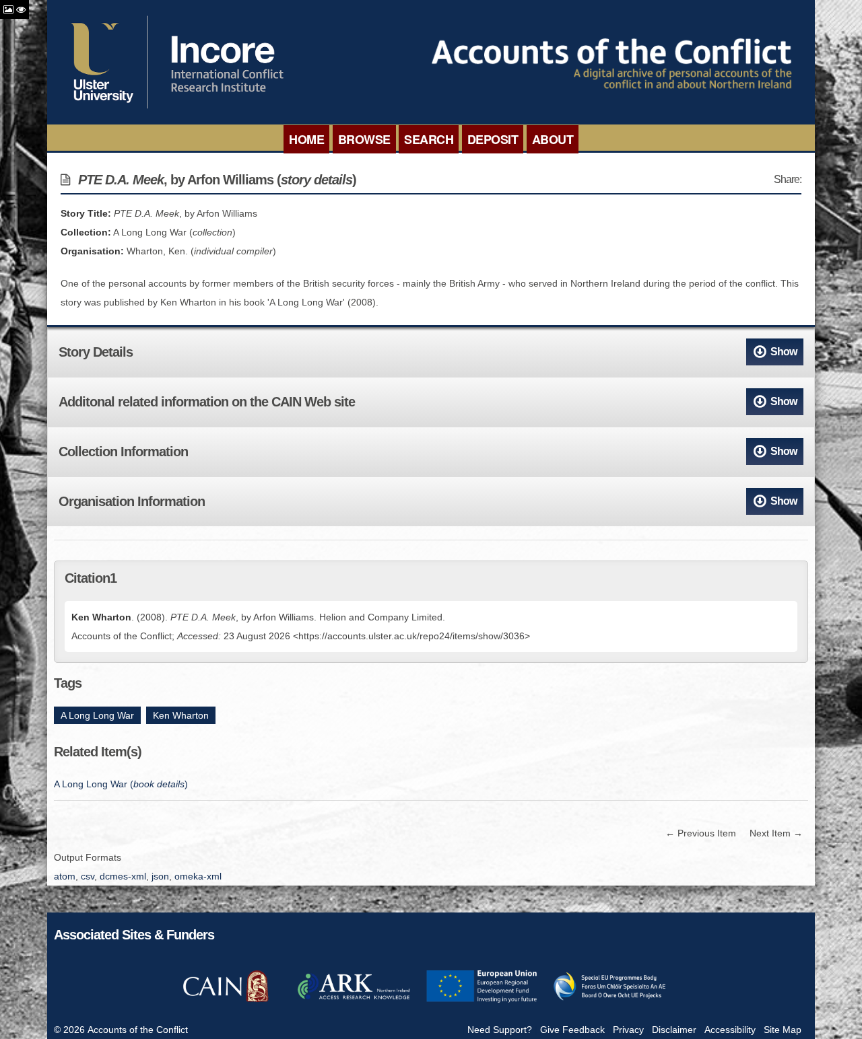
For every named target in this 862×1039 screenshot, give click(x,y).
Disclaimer (674, 1029)
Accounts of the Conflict (138, 1029)
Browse (364, 139)
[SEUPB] (609, 1000)
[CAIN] (225, 1000)
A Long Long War (97, 715)
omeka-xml (198, 876)
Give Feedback (572, 1029)
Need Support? (499, 1029)
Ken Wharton (181, 715)
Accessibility (730, 1029)
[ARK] (353, 1000)
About (553, 139)
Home (306, 139)
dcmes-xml (123, 876)
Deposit (493, 139)
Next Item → (776, 833)
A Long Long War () (121, 784)
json (160, 876)
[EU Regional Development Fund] (481, 1000)
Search (428, 139)
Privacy (628, 1029)
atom (64, 876)
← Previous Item (700, 833)
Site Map (782, 1029)
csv (87, 876)
